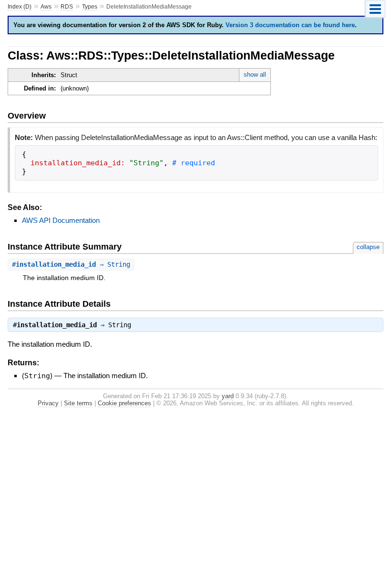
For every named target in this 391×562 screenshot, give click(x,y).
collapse (368, 247)
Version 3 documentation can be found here (290, 25)
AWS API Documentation (61, 220)
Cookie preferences (124, 403)
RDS (67, 6)
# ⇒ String (71, 264)
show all (255, 74)
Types (89, 6)
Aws (46, 6)
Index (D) (19, 6)
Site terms (78, 403)
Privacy (48, 403)
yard (228, 396)
